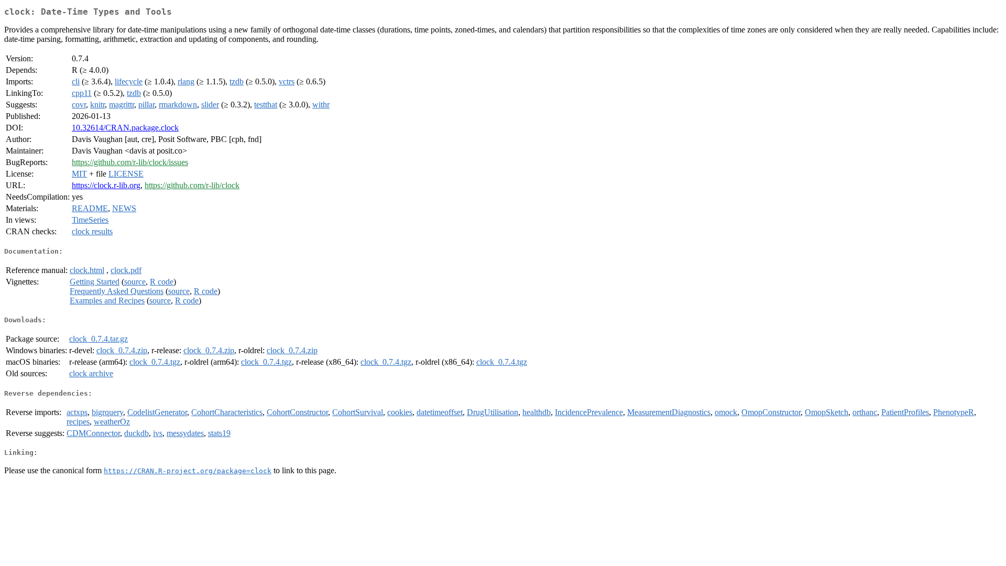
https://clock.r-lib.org (106, 185)
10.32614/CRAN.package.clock (125, 127)
